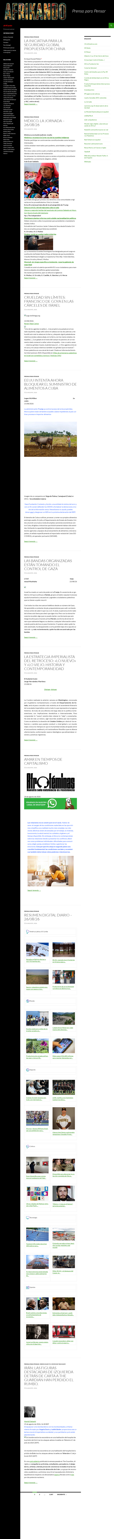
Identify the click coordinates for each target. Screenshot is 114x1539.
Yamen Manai (10, 149)
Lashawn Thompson (8, 103)
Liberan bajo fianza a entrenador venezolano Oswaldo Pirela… (64, 1133)
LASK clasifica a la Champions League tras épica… (63, 1099)
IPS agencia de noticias (92, 94)
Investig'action (89, 90)
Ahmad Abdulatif (7, 65)
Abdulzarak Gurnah (8, 63)
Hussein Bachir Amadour (9, 91)
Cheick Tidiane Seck (8, 77)
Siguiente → (62, 1494)
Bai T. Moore (6, 73)
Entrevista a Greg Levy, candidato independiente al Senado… (63, 1314)
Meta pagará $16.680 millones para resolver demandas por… (63, 1057)
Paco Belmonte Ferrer (9, 127)
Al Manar (87, 52)
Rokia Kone (6, 139)
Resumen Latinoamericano (93, 144)
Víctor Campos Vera (8, 147)
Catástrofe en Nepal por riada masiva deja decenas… (63, 1029)
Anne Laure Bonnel (8, 71)
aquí (32, 512)
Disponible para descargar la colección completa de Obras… (64, 1175)
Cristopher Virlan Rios (9, 85)
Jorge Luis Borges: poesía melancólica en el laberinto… (37, 1343)
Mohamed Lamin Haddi (9, 117)
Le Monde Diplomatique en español (96, 112)
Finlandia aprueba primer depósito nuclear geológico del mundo (63, 1245)
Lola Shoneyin (7, 105)
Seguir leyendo (31, 104)
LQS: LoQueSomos (90, 120)
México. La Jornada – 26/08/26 (44, 122)
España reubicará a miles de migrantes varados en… (37, 1030)
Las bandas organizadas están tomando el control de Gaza (48, 564)
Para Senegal (7, 45)
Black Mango (6, 75)
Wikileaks (87, 162)
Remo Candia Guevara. (9, 133)
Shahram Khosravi (8, 141)
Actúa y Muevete (8, 37)
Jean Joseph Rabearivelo (10, 93)
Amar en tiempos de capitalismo (43, 761)
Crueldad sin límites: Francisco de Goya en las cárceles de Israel (48, 301)
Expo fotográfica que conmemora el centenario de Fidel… (36, 1177)
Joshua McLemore (8, 97)
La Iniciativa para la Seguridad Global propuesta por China (44, 44)
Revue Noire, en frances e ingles (95, 148)
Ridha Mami (6, 135)
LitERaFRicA (88, 116)
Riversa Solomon (7, 137)
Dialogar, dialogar (50, 689)
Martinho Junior (7, 111)
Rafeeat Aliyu (7, 131)
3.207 (51, 1494)
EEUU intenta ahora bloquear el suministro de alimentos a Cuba (50, 384)
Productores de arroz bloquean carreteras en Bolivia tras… (63, 987)
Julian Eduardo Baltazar (9, 99)
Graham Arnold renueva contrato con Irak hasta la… (36, 1099)
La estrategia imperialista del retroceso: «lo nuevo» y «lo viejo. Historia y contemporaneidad (50, 662)
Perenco (5, 129)
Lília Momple (6, 107)
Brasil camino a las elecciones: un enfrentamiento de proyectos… (36, 1315)
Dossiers (5, 42)
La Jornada (88, 102)
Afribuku (87, 48)
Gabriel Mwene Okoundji (10, 89)
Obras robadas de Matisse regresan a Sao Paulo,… (37, 1205)
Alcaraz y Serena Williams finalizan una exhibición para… (37, 1130)
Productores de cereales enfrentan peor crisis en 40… (37, 1057)
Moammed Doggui (8, 113)
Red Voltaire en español (92, 140)
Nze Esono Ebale (7, 121)
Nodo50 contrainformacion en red (96, 130)
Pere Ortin (11, 129)
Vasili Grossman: (7, 145)
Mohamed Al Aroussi (8, 115)
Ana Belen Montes (8, 69)
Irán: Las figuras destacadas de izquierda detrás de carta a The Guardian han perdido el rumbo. (49, 1376)
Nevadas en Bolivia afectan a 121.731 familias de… (36, 960)
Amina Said (6, 67)
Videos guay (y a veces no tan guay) (53, 1364)
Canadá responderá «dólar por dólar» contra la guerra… (63, 1342)
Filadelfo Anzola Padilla (9, 87)
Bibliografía (6, 40)
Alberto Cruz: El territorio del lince (96, 56)
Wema (5, 149)
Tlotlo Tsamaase (7, 143)
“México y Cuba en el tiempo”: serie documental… (63, 1205)
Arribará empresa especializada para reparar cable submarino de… (37, 1274)
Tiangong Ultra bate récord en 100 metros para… (36, 1245)
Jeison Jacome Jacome (9, 95)
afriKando (7, 25)
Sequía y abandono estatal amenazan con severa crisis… (37, 988)
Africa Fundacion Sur (91, 64)
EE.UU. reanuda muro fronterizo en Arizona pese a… (64, 961)
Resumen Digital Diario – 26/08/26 (48, 917)
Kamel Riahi (6, 101)
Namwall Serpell (7, 119)
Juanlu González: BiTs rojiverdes (95, 98)
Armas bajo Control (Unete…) (94, 60)
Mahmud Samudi (7, 109)
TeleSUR (87, 152)
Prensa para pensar (31, 37)
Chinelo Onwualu (8, 79)
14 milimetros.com (90, 44)
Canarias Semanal (90, 68)
